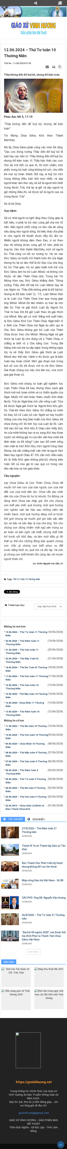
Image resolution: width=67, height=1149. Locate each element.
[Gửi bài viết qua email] (48, 66)
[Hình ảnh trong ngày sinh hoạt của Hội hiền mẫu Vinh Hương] (49, 998)
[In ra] (54, 66)
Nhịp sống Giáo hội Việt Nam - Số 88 (42, 880)
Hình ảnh (8, 962)
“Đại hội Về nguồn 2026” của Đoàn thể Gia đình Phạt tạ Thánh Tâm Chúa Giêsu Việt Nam (44, 936)
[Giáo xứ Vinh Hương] (33, 28)
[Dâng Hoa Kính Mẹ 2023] (49, 976)
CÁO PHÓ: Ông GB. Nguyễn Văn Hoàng (44, 897)
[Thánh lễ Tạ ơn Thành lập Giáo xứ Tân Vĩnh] (10, 850)
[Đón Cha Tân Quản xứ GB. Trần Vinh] (16, 976)
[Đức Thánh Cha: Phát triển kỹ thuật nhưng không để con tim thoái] (10, 866)
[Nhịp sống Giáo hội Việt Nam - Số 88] (10, 884)
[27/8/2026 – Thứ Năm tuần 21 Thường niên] (10, 833)
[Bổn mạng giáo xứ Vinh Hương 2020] (16, 999)
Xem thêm (33, 951)
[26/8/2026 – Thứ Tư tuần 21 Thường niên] (10, 919)
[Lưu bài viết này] (60, 66)
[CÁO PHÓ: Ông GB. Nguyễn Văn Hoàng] (10, 902)
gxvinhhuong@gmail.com (34, 1113)
